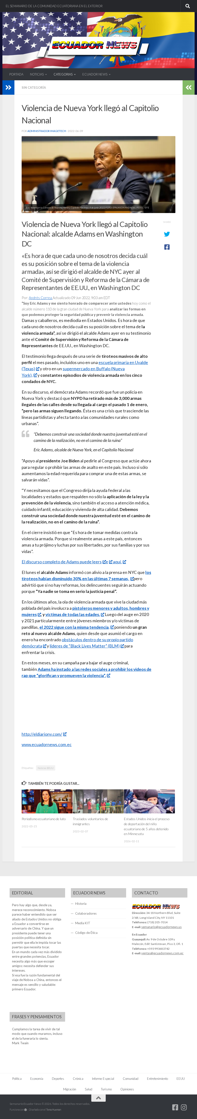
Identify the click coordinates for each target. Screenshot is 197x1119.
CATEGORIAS (63, 74)
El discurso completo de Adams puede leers (62, 561)
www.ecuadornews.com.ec (47, 744)
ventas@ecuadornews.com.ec (162, 953)
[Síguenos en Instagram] (184, 1107)
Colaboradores (86, 913)
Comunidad (130, 1079)
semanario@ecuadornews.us (161, 927)
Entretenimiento (157, 1079)
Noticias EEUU (46, 768)
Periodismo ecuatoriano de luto (44, 819)
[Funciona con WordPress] (25, 1109)
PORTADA (16, 74)
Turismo (106, 1089)
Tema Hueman (53, 1109)
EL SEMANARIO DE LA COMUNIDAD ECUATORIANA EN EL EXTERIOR (54, 6)
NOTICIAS (37, 74)
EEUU (181, 1079)
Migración (69, 1089)
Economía (36, 1079)
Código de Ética (86, 933)
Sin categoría (34, 87)
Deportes (58, 1079)
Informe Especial (103, 1079)
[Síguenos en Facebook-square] (175, 1107)
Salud (88, 1089)
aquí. (117, 561)
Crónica (78, 1079)
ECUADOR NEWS (94, 74)
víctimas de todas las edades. (72, 614)
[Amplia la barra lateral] (8, 87)
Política (17, 1079)
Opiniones (127, 1089)
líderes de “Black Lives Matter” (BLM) (85, 645)
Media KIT (82, 923)
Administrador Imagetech (46, 130)
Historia (80, 903)
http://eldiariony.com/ (42, 734)
